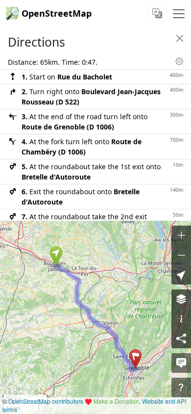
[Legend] (181, 319)
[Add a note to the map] (181, 363)
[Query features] (181, 387)
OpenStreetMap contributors (45, 401)
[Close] (179, 38)
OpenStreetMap (57, 13)
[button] (56, 256)
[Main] (178, 13)
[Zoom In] (181, 235)
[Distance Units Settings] (179, 61)
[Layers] (181, 299)
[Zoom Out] (181, 255)
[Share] (181, 338)
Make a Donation (116, 401)
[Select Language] (157, 13)
